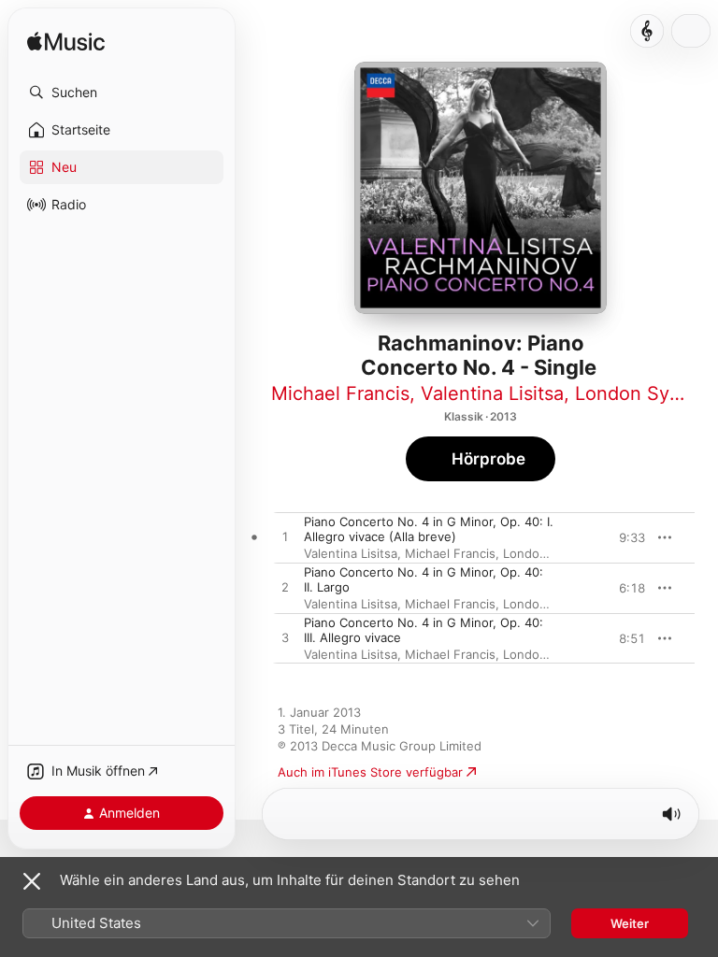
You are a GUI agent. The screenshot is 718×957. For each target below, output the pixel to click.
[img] (66, 42)
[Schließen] (31, 881)
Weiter (629, 923)
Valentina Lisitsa (492, 393)
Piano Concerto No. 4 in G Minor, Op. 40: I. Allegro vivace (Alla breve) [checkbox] (428, 529)
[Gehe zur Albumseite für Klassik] (647, 31)
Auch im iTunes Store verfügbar (370, 771)
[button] (122, 92)
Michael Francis (340, 393)
